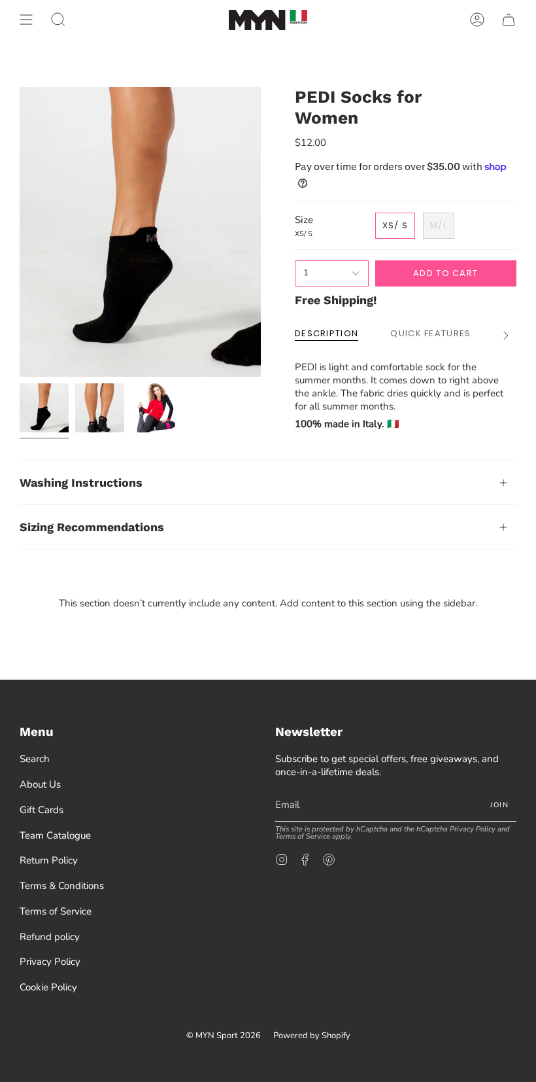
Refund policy (50, 936)
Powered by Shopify (311, 1035)
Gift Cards (41, 809)
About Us (40, 784)
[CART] (508, 20)
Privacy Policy (50, 961)
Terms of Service (56, 911)
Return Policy (49, 860)
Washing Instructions (81, 482)
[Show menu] (26, 20)
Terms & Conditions (62, 885)
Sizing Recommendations (92, 527)
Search (35, 758)
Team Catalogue (55, 835)
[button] (58, 20)
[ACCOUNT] (477, 20)
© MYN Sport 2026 (223, 1035)
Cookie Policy (48, 987)
